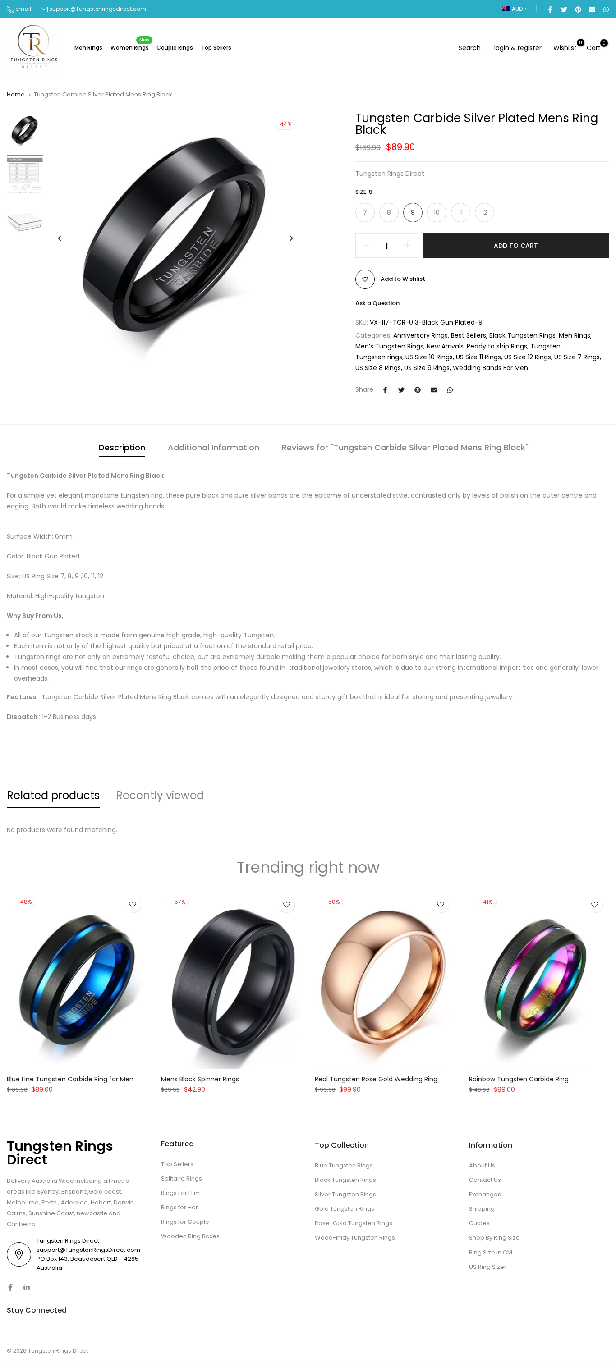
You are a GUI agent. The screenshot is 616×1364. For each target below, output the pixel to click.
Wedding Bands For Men (490, 367)
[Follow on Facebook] (10, 1287)
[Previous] (66, 238)
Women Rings (130, 47)
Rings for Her (179, 1207)
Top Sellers (216, 47)
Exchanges (485, 1194)
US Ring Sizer (487, 1267)
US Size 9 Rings (427, 367)
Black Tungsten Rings (522, 335)
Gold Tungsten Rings (344, 1208)
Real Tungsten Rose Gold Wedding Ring (376, 1079)
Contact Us (485, 1180)
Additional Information (213, 447)
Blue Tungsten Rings (344, 1165)
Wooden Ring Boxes (190, 1236)
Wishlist (565, 47)
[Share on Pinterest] (577, 9)
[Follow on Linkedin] (26, 1287)
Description (122, 447)
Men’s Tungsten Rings (389, 346)
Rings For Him (180, 1193)
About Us (482, 1165)
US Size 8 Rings (378, 367)
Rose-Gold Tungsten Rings (353, 1223)
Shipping (482, 1208)
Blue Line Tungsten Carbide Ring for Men (70, 1079)
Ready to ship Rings (497, 346)
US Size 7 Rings (577, 357)
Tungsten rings (378, 357)
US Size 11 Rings (478, 357)
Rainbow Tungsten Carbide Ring (519, 1079)
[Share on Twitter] (563, 9)
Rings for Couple (185, 1222)
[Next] (284, 238)
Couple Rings (174, 47)
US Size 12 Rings (527, 357)
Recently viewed (160, 795)
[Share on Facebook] (549, 9)
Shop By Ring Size (494, 1237)
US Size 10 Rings (429, 357)
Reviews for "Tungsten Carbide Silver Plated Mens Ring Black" (405, 447)
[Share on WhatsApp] (605, 9)
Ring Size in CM (490, 1252)
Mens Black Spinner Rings (200, 1079)
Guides (479, 1223)
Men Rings (88, 47)
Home (16, 95)
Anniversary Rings (420, 335)
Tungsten (545, 346)
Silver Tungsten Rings (345, 1194)
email (22, 9)
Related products (53, 795)
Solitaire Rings (181, 1178)
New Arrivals (445, 346)
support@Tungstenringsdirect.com (97, 9)
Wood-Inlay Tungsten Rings (355, 1237)
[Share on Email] (591, 9)
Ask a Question (377, 303)
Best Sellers (468, 335)
